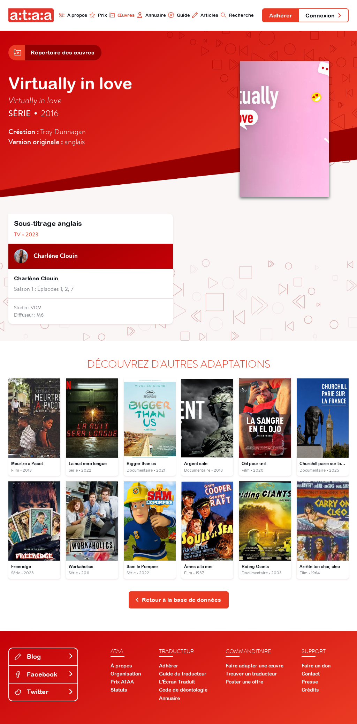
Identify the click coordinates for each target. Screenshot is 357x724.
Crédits (310, 690)
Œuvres (126, 15)
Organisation (126, 674)
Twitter (36, 691)
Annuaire (155, 15)
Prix (102, 15)
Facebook (41, 674)
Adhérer (280, 15)
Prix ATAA (122, 682)
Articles (209, 15)
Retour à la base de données (181, 600)
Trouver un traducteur (251, 674)
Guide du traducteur (182, 674)
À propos (77, 15)
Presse (310, 682)
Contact (311, 674)
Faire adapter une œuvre (254, 665)
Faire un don (316, 665)
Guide (183, 15)
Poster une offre (244, 682)
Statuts (119, 690)
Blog (33, 656)
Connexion (320, 15)
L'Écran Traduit (177, 682)
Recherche (241, 15)
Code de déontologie (183, 690)
